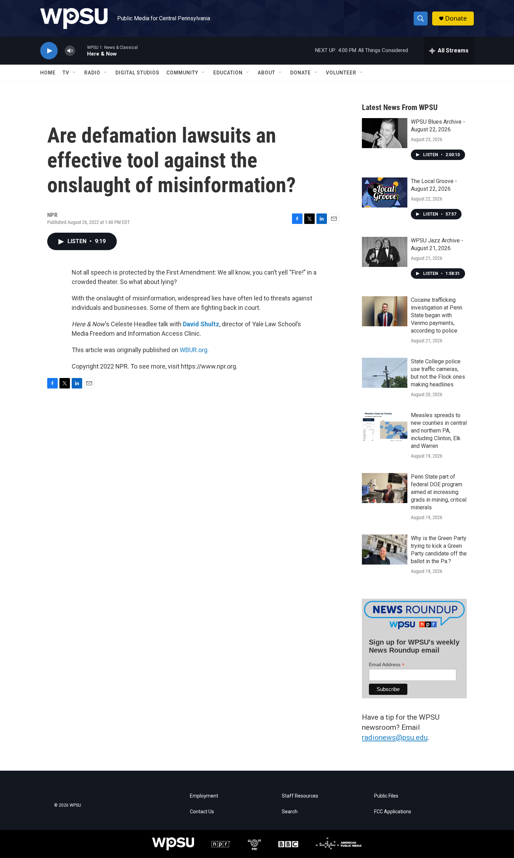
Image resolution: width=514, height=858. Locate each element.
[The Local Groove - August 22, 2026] (384, 192)
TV (66, 72)
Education (228, 72)
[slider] (81, 50)
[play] (49, 51)
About (266, 72)
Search (290, 811)
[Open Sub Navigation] (74, 72)
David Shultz (201, 324)
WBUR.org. (194, 350)
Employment (204, 796)
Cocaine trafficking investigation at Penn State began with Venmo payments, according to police (436, 315)
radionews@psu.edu (395, 737)
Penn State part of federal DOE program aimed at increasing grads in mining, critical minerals (438, 492)
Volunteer (341, 72)
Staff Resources (300, 796)
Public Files (386, 796)
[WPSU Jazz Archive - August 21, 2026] (384, 252)
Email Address (387, 664)
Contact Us (202, 811)
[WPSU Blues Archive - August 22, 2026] (384, 133)
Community (182, 72)
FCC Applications (392, 811)
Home (48, 72)
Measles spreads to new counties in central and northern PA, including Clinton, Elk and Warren (439, 430)
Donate (456, 18)
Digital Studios (137, 72)
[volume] (70, 51)
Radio (92, 72)
